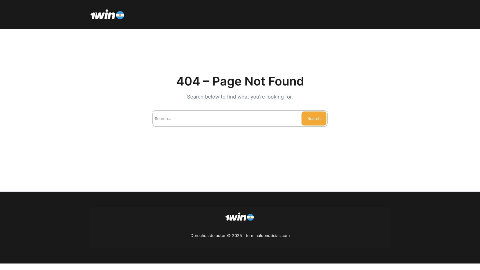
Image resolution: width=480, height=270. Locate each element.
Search (314, 118)
